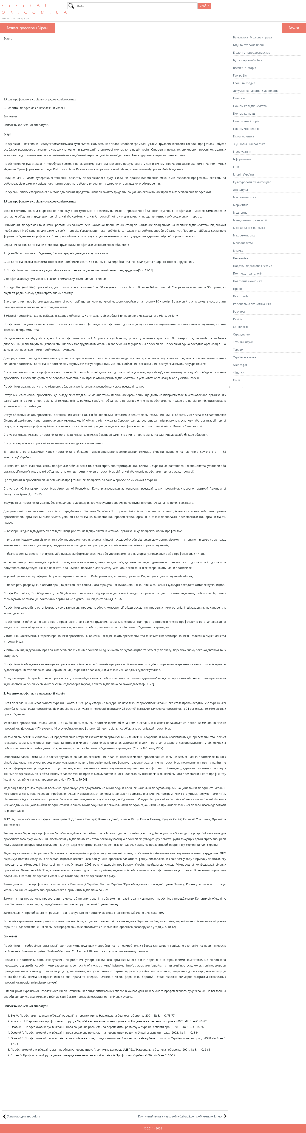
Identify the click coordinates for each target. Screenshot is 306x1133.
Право (237, 289)
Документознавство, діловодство (256, 91)
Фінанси (238, 372)
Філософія (240, 365)
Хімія (236, 380)
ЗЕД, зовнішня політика (249, 144)
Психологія (240, 296)
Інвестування (242, 152)
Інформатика (242, 159)
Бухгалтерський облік (248, 60)
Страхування (242, 334)
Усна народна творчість (23, 1116)
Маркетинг (240, 205)
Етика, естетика (243, 136)
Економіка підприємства (250, 106)
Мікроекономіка (244, 235)
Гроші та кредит (244, 83)
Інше (236, 167)
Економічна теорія (246, 129)
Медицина (240, 212)
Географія (240, 75)
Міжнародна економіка (249, 228)
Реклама (239, 311)
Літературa (240, 190)
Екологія (239, 98)
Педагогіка (240, 258)
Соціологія (240, 327)
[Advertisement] (114, 69)
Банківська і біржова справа (252, 37)
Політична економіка (247, 281)
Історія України (243, 174)
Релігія (237, 319)
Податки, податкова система (252, 266)
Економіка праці (244, 113)
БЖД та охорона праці (248, 45)
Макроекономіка (244, 197)
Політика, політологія (247, 273)
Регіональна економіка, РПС (252, 304)
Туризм (238, 350)
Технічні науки (243, 342)
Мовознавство (243, 243)
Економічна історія (246, 121)
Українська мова (244, 357)
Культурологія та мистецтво (252, 182)
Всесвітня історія (244, 68)
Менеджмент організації (250, 220)
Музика (238, 251)
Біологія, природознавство (251, 53)
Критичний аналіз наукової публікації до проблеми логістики (180, 1116)
